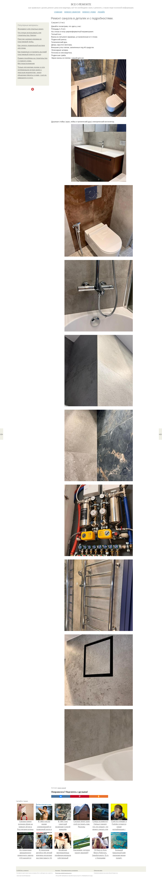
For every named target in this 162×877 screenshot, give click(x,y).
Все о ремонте (81, 4)
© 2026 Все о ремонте (23, 870)
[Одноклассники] (98, 796)
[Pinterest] (79, 796)
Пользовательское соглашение (69, 870)
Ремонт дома (89, 11)
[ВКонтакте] (60, 796)
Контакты (57, 870)
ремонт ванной (62, 788)
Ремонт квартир (72, 11)
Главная (58, 11)
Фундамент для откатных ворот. (31, 29)
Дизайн (101, 11)
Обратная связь (98, 870)
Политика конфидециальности (63, 873)
